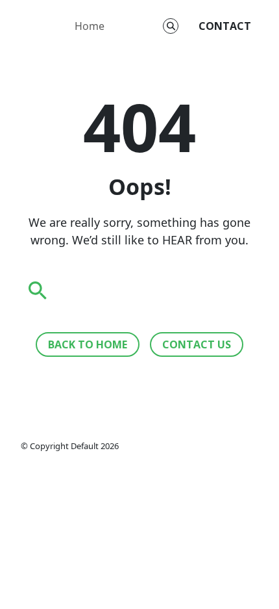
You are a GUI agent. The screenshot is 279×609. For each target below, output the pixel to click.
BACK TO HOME (87, 344)
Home (89, 26)
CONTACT (225, 26)
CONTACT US (196, 344)
